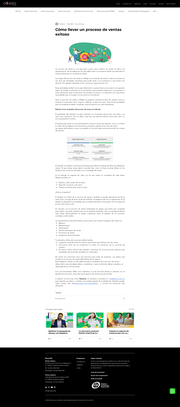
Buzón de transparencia (99, 375)
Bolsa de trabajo (96, 378)
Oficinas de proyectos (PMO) (106, 11)
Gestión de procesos (30, 11)
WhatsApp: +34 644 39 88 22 (54, 382)
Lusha (78, 368)
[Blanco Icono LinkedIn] (46, 387)
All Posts (18, 11)
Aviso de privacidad (97, 372)
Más (154, 11)
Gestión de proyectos (47, 11)
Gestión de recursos (64, 11)
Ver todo (131, 309)
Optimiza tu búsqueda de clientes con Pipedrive (59, 332)
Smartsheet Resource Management (139, 11)
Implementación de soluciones (83, 11)
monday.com (81, 361)
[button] (127, 3)
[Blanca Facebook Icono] (49, 387)
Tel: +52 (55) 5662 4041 (52, 368)
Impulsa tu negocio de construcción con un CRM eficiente (119, 332)
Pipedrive (121, 11)
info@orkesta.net (50, 391)
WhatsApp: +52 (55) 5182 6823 (54, 370)
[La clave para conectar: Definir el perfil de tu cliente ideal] (90, 320)
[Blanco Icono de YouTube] (52, 387)
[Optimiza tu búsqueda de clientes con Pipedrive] (59, 320)
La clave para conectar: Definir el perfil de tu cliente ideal (89, 332)
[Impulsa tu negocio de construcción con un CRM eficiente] (120, 320)
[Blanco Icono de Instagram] (54, 387)
